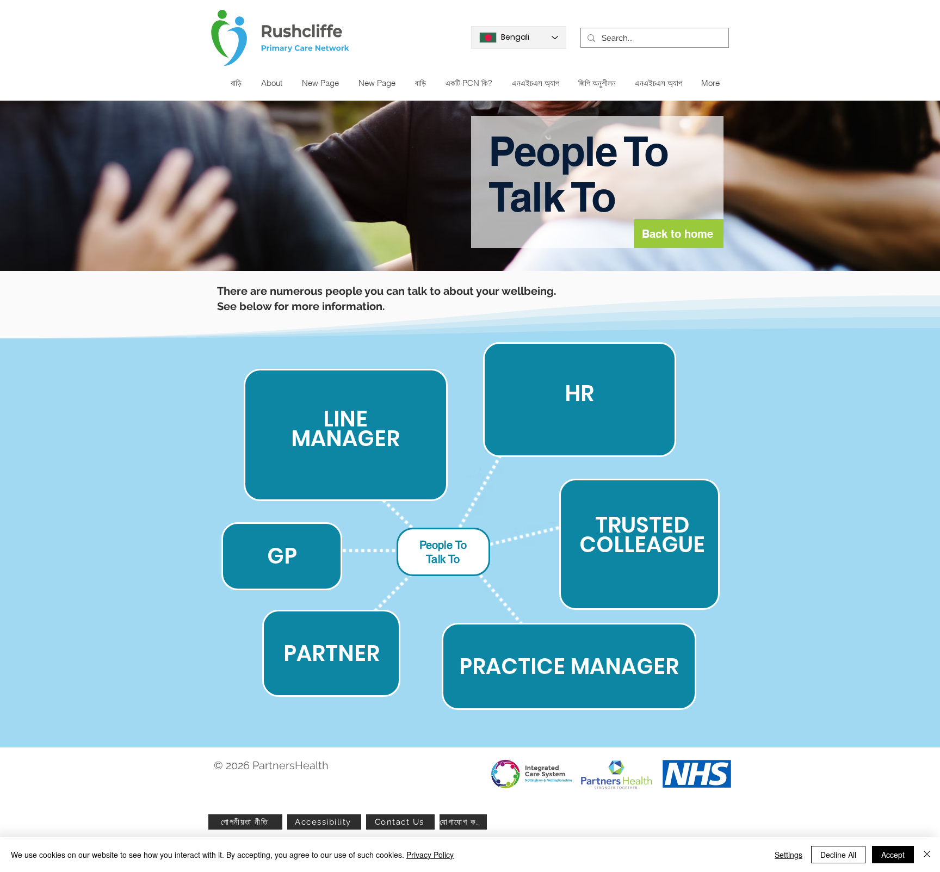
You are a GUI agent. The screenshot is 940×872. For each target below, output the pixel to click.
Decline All (838, 854)
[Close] (926, 854)
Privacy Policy (430, 854)
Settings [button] (788, 854)
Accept (893, 854)
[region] (346, 435)
